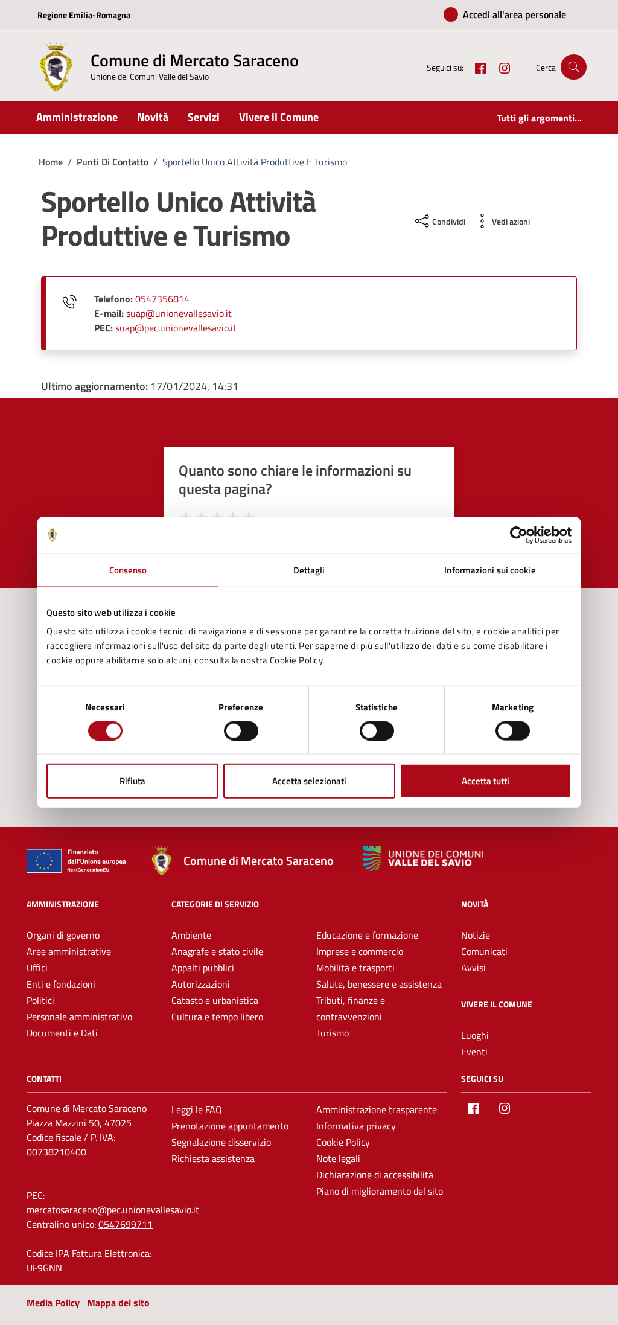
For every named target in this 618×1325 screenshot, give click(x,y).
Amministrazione (77, 117)
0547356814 (162, 299)
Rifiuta (132, 781)
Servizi (204, 117)
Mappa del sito (118, 1302)
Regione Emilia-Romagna (83, 14)
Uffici (37, 967)
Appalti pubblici (202, 967)
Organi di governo (63, 935)
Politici (40, 1000)
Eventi (474, 1051)
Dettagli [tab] (309, 569)
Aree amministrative (69, 951)
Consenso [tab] (128, 569)
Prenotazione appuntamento (229, 1126)
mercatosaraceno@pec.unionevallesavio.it (113, 1209)
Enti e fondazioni (61, 984)
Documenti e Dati (62, 1033)
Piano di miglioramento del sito (379, 1191)
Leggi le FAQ (196, 1109)
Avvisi (473, 967)
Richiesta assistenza (213, 1158)
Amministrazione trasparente (376, 1109)
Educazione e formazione (367, 935)
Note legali (338, 1158)
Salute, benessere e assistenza (379, 984)
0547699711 (125, 1224)
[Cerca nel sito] (574, 67)
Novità (152, 117)
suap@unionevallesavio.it (179, 313)
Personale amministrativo (79, 1016)
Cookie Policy (343, 1142)
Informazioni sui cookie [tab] (489, 569)
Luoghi (475, 1035)
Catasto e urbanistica (214, 1000)
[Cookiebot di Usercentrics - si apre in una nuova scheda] (519, 535)
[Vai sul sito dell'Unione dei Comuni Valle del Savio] (423, 858)
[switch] (241, 730)
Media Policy (53, 1302)
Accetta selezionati (309, 781)
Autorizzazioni (200, 984)
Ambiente (191, 935)
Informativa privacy (356, 1126)
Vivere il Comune (279, 117)
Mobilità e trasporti (355, 967)
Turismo (332, 1033)
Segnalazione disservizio (221, 1142)
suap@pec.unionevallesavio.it (176, 328)
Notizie (475, 935)
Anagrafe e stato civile (217, 951)
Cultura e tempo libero (217, 1016)
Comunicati (484, 951)
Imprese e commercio (359, 951)
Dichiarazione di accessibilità (374, 1174)
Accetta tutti (485, 781)
